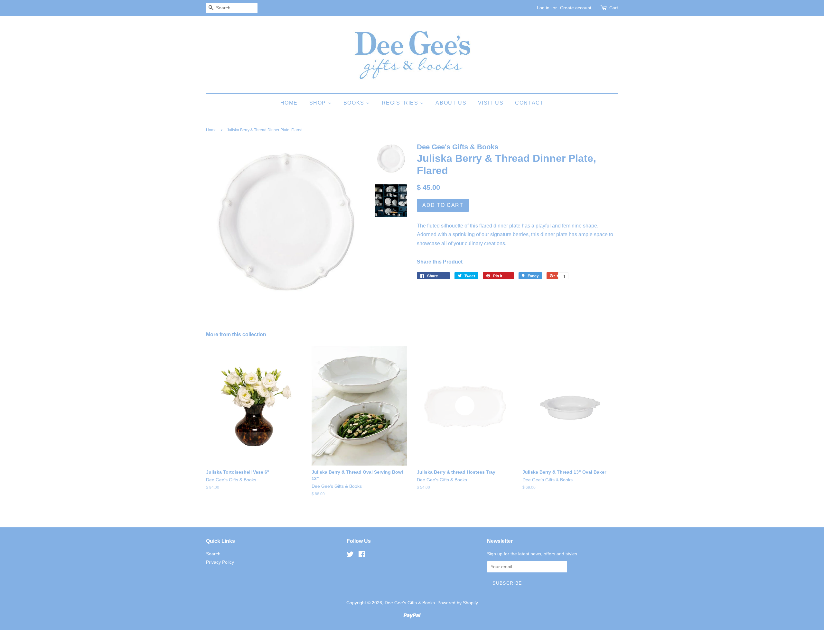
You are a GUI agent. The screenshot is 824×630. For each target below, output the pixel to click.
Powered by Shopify (457, 602)
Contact (529, 103)
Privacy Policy (220, 562)
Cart (613, 7)
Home (289, 103)
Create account (575, 7)
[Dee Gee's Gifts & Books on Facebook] (362, 555)
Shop (318, 103)
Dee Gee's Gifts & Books (410, 602)
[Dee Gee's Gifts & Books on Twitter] (350, 555)
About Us (450, 103)
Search (213, 553)
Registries (401, 103)
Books (354, 103)
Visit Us (491, 103)
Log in (543, 7)
